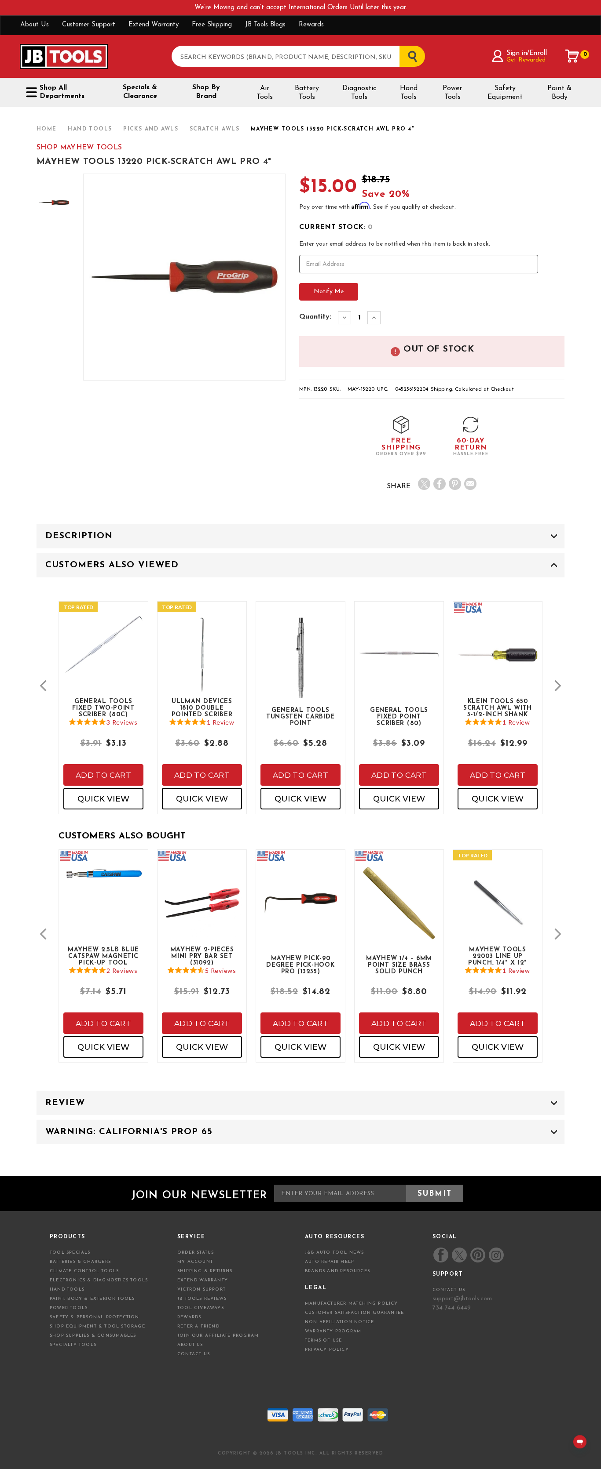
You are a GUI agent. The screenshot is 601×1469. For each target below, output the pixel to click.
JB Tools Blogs (265, 25)
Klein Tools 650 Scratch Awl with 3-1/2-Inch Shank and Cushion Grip (497, 707)
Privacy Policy (327, 1349)
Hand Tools (409, 93)
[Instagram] (496, 1255)
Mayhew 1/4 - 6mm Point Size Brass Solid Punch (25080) (399, 964)
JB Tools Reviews (202, 1298)
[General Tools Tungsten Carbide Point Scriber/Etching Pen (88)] (300, 670)
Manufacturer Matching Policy (351, 1303)
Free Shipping (212, 25)
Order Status (195, 1252)
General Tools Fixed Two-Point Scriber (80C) (103, 707)
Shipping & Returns (205, 1271)
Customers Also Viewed (112, 565)
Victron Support (201, 1289)
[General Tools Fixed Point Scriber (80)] (399, 662)
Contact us (448, 1290)
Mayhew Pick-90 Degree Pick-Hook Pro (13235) (300, 964)
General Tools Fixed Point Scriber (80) (399, 716)
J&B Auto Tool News (334, 1252)
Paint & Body (559, 93)
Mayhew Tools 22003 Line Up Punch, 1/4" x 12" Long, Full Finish (498, 956)
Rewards (311, 25)
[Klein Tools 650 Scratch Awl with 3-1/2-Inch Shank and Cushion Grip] (497, 662)
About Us (34, 25)
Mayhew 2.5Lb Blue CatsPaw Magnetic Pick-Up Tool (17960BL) (103, 956)
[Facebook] (439, 484)
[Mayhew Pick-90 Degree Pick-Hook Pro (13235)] (300, 910)
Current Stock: (336, 227)
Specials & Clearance (140, 92)
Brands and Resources (337, 1271)
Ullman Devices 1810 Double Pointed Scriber (202, 707)
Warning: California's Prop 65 (129, 1132)
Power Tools (452, 93)
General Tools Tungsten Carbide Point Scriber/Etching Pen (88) (300, 716)
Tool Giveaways (200, 1308)
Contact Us (193, 1354)
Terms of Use (323, 1340)
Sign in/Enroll (526, 53)
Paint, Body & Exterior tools (92, 1298)
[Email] (470, 484)
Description (79, 536)
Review (65, 1103)
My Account (195, 1261)
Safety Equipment (505, 93)
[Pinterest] (455, 484)
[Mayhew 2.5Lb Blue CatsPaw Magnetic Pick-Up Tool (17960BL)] (103, 881)
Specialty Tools (73, 1344)
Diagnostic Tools (359, 93)
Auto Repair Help (329, 1261)
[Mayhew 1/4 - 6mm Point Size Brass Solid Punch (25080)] (399, 910)
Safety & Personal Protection (94, 1317)
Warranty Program (333, 1331)
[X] (424, 484)
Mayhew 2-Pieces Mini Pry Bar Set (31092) (202, 956)
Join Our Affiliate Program (218, 1335)
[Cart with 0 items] (572, 56)
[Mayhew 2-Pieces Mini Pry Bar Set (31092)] (202, 910)
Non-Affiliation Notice (339, 1322)
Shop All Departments (62, 92)
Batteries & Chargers (80, 1261)
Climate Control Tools (84, 1271)
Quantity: (315, 316)
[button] (43, 686)
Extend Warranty (153, 25)
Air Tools (265, 93)
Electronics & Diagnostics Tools (99, 1280)
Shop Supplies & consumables (93, 1335)
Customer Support (88, 25)
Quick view (103, 799)
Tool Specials (70, 1252)
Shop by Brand (206, 92)
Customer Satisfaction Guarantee (354, 1312)
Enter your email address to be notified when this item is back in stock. (394, 244)
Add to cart (103, 775)
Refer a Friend (198, 1326)
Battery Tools (307, 93)
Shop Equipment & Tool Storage (97, 1326)
